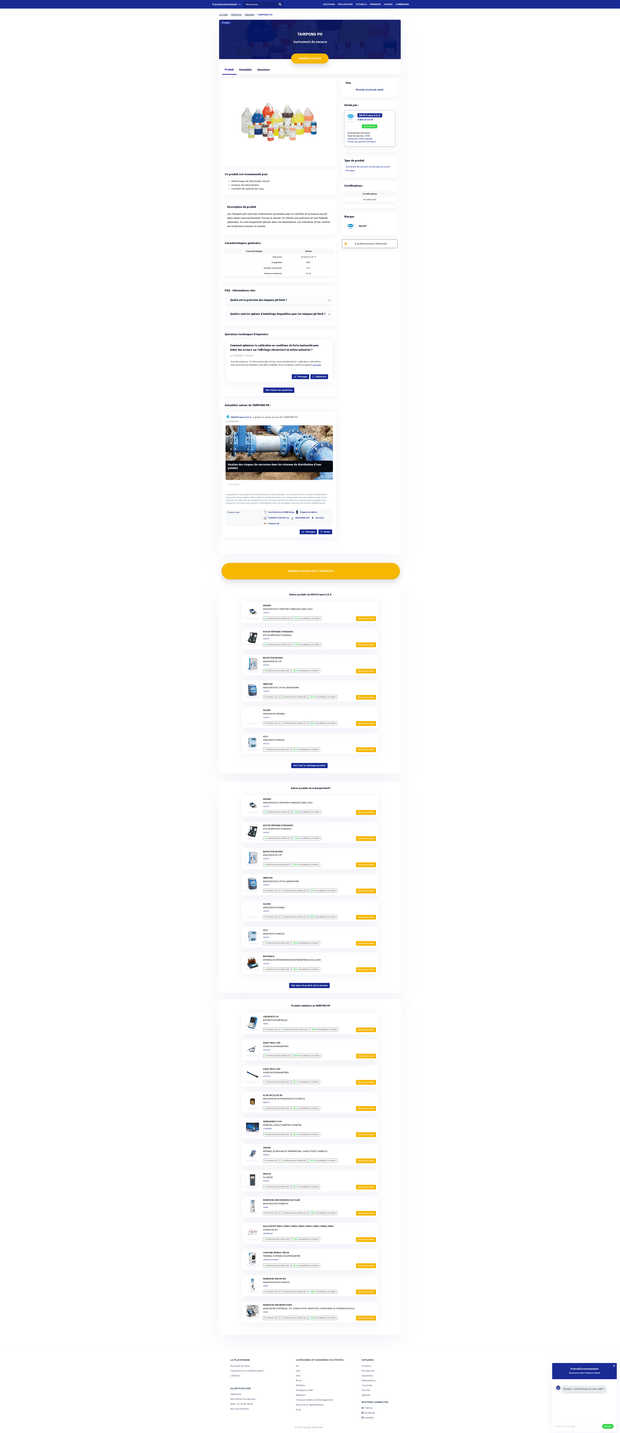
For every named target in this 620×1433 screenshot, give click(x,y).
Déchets (300, 1385)
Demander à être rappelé (360, 138)
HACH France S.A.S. (241, 417)
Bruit (299, 1380)
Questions (329, 4)
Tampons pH (273, 523)
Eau (298, 1370)
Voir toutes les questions (278, 390)
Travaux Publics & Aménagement (314, 1399)
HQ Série (320, 518)
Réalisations (345, 4)
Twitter (368, 1407)
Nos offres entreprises (242, 1399)
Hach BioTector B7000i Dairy (281, 512)
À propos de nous (240, 1365)
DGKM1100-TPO (302, 518)
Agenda (388, 4)
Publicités (235, 1394)
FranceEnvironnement (224, 4)
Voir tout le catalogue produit (309, 765)
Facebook (369, 1412)
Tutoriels (361, 4)
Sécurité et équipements (310, 1404)
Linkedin (369, 1417)
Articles (366, 1390)
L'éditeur (235, 1375)
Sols (298, 1375)
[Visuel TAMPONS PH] (279, 121)
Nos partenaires (239, 1408)
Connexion (402, 4)
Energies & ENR (304, 1390)
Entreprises (368, 1370)
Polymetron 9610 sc (308, 512)
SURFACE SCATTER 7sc (278, 518)
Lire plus (317, 364)
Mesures (300, 1394)
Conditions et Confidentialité (246, 1370)
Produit (229, 69)
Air (297, 1365)
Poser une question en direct (362, 141)
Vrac (298, 1409)
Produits (375, 4)
